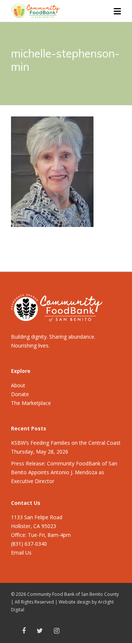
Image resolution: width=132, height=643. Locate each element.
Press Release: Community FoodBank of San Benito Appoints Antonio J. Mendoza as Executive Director (64, 472)
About (18, 385)
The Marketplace (31, 402)
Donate (20, 394)
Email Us (21, 552)
